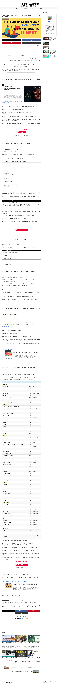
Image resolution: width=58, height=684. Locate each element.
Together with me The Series (33, 602)
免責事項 (43, 681)
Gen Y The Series (5, 602)
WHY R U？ (34, 603)
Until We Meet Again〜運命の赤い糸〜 (20, 605)
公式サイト (21, 132)
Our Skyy (39, 605)
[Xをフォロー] (18, 618)
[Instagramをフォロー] (20, 618)
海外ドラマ (9, 605)
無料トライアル (15, 603)
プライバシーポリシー (48, 681)
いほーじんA (49, 21)
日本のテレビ (31, 605)
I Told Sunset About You (24, 606)
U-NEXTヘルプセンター (7, 326)
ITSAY (35, 606)
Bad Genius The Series (16, 606)
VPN (24, 600)
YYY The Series (12, 600)
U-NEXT (28, 603)
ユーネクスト (10, 606)
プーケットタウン (5, 606)
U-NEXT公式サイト (24, 379)
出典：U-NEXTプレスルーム (6, 102)
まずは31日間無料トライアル (21, 230)
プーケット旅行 (5, 605)
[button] (31, 43)
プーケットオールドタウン (6, 603)
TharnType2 (27, 600)
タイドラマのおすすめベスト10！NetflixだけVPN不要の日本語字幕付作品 (16, 581)
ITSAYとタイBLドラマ (6, 600)
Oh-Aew (31, 600)
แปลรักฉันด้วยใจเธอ (26, 602)
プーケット (24, 603)
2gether (35, 600)
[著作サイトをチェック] (16, 618)
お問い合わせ (54, 681)
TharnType (20, 603)
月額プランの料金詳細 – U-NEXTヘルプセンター (10, 188)
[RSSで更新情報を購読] (27, 618)
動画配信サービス (20, 602)
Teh (21, 600)
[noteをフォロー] (22, 618)
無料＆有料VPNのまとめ (7, 349)
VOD (11, 603)
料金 (31, 603)
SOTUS (32, 606)
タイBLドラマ (10, 602)
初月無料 (35, 605)
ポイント (29, 606)
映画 (27, 605)
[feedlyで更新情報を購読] (24, 618)
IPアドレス (15, 602)
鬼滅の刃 (13, 605)
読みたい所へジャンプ (20, 74)
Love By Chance (18, 600)
